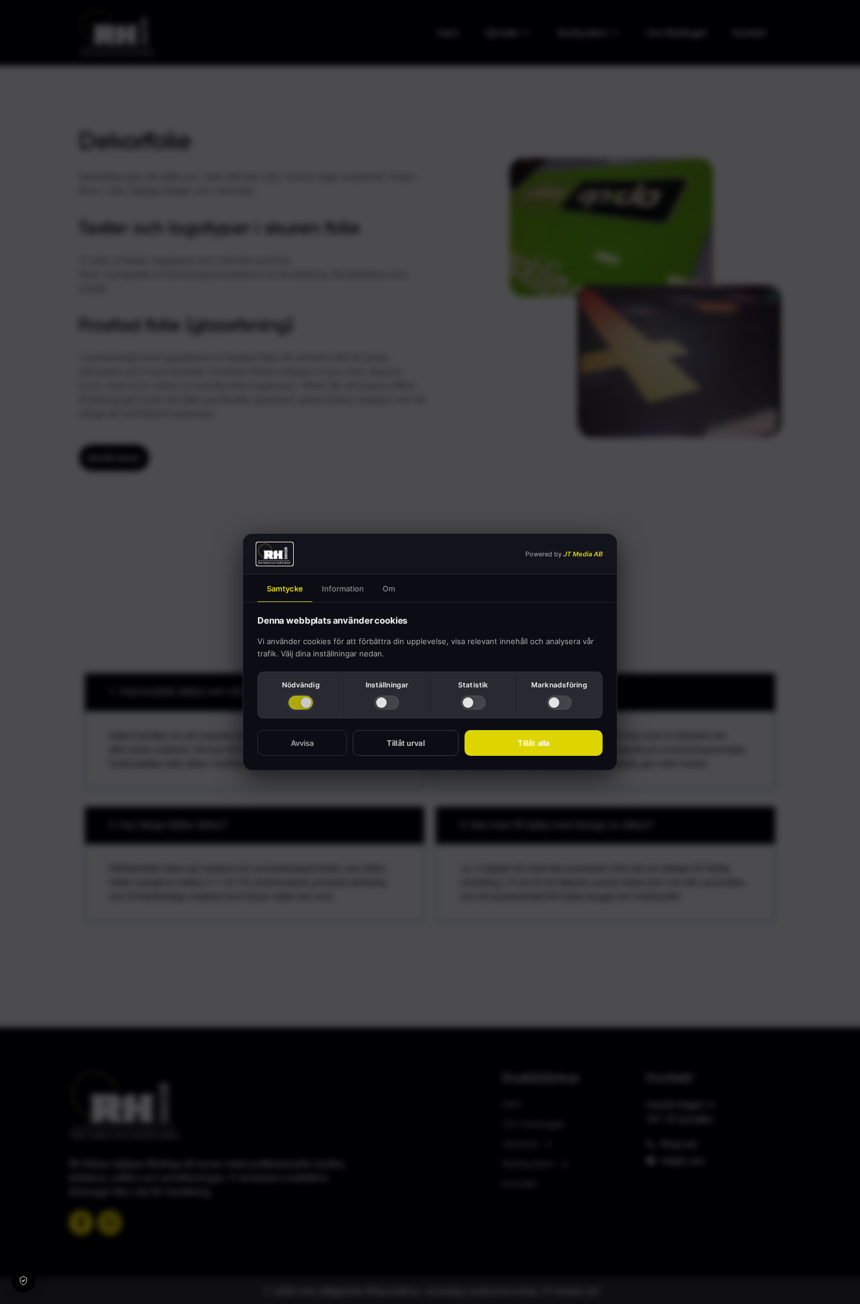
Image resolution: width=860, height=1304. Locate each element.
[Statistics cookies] (473, 703)
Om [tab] (389, 588)
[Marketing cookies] (559, 703)
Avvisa (302, 743)
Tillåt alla (533, 743)
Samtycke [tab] (285, 588)
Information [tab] (343, 588)
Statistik (473, 684)
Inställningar (387, 684)
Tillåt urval (406, 743)
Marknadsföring (559, 684)
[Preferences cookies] (386, 703)
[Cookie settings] (23, 1280)
